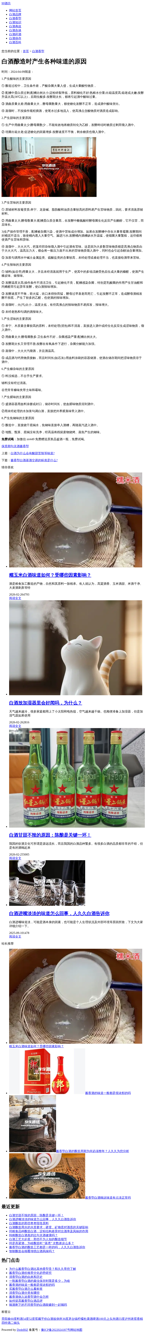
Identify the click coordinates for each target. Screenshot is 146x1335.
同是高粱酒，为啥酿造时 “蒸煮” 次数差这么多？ (41, 1243)
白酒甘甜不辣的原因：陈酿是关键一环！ (36, 1215)
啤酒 (96, 1318)
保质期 (6, 446)
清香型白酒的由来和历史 (26, 1276)
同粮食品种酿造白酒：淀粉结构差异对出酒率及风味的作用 (48, 1231)
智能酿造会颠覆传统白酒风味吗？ (32, 1251)
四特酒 (6, 1322)
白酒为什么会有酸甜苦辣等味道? (33, 453)
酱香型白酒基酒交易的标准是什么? (34, 460)
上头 (109, 1318)
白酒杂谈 (15, 30)
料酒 (20, 1318)
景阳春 (6, 1318)
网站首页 (15, 10)
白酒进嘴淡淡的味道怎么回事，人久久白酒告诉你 (42, 1219)
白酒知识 (15, 22)
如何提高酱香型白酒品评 (26, 1300)
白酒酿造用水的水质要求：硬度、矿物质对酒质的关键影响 (48, 1227)
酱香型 (24, 446)
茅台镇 (73, 1318)
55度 (122, 1318)
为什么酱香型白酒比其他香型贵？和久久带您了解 (42, 1268)
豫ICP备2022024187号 (55, 1329)
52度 (32, 1318)
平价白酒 (47, 1318)
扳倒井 (57, 1318)
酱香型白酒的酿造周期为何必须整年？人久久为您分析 (92, 1151)
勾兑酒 (15, 446)
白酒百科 (15, 42)
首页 (26, 51)
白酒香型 (15, 18)
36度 (65, 1318)
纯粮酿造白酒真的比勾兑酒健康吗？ (33, 1235)
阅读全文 (15, 598)
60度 (14, 1318)
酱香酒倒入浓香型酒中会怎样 (29, 1296)
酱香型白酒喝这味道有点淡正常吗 (108, 1197)
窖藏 (38, 1318)
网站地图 (76, 1329)
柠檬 (81, 1318)
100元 (102, 1318)
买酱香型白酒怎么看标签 (26, 1288)
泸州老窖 (131, 1318)
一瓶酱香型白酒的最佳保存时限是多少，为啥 (39, 1280)
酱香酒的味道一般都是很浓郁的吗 (108, 1093)
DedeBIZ (22, 1329)
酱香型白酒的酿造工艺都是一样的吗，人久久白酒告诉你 (47, 1247)
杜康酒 (88, 1318)
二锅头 (15, 1322)
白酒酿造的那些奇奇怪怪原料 (29, 1223)
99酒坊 (6, 3)
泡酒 (116, 1318)
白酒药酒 (15, 34)
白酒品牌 (15, 14)
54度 (26, 1318)
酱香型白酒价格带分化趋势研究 (30, 1272)
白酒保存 (15, 38)
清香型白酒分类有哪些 (24, 1292)
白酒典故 (15, 26)
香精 (140, 1318)
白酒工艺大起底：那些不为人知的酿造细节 (38, 1239)
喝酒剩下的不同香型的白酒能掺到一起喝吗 (38, 1304)
